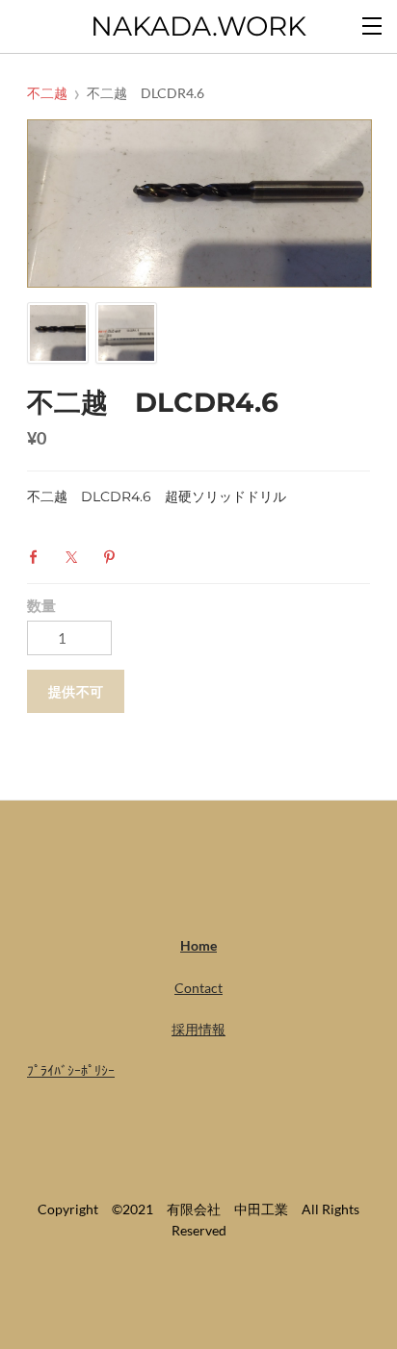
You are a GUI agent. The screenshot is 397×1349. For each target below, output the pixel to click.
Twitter (76, 557)
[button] (75, 691)
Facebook (38, 557)
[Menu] (373, 24)
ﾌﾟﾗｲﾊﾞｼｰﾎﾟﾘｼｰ (71, 1070)
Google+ (151, 555)
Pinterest (113, 557)
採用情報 (198, 1029)
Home (198, 945)
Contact (198, 988)
